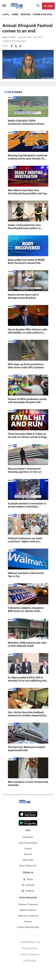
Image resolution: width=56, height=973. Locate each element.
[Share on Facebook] (11, 46)
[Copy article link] (20, 46)
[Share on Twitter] (16, 46)
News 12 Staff (8, 37)
